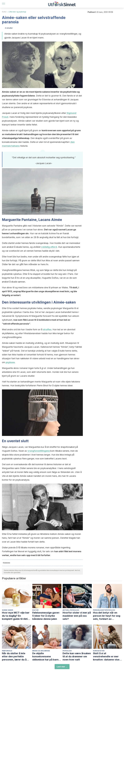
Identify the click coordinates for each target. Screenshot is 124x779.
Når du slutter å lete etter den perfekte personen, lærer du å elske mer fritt (14, 656)
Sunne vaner (7, 610)
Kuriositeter (98, 651)
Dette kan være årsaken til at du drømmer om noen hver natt (77, 656)
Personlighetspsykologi (104, 610)
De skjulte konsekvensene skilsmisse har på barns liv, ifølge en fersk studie (46, 656)
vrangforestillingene (39, 451)
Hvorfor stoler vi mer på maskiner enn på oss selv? (77, 615)
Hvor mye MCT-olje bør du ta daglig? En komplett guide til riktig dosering (15, 615)
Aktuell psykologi (71, 610)
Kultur (4, 12)
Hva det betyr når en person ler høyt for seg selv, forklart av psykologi (106, 615)
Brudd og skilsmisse (41, 651)
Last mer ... (62, 666)
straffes (47, 329)
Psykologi (67, 651)
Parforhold (7, 651)
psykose (10, 362)
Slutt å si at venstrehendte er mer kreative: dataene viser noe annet (106, 656)
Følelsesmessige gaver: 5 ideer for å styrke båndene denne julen (46, 615)
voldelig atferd (49, 247)
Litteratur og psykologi (17, 12)
